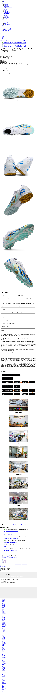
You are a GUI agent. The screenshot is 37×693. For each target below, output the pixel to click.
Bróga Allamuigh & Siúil (8, 7)
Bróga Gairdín (6, 17)
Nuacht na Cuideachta (7, 29)
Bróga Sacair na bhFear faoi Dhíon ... (11, 538)
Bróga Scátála (6, 11)
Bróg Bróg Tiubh (6, 10)
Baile (3, 2)
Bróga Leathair (6, 13)
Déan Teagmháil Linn (5, 30)
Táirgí (3, 37)
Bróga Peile (6, 5)
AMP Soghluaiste (24, 564)
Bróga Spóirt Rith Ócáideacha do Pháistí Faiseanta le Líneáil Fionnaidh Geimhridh (17, 523)
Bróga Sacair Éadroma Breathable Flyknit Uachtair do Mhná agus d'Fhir (16, 524)
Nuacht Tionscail (6, 27)
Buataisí (5, 18)
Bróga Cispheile (6, 6)
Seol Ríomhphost (3, 566)
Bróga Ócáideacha (7, 12)
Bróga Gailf (6, 8)
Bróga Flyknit (6, 15)
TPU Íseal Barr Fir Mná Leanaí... (11, 550)
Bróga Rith (6, 4)
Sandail (5, 23)
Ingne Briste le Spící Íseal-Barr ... (10, 542)
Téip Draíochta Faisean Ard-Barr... (11, 531)
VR (4, 26)
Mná (3, 14)
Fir (2, 3)
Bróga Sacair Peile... (8, 546)
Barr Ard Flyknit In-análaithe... (10, 534)
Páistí (3, 19)
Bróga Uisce (6, 16)
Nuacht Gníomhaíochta (7, 28)
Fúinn (3, 25)
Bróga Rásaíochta (7, 9)
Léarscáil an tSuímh (18, 564)
